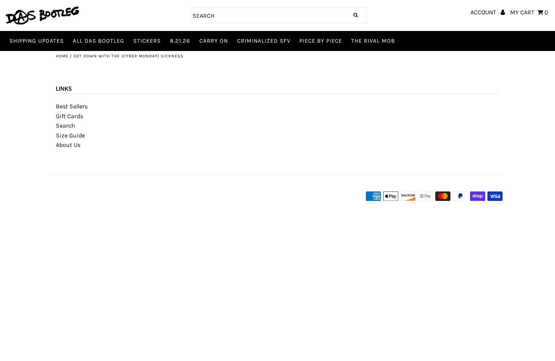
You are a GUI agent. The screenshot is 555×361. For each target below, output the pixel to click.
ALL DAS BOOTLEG (98, 40)
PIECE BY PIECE (320, 40)
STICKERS (147, 40)
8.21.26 (180, 40)
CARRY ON (213, 40)
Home (62, 56)
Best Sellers (72, 106)
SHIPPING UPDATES (36, 40)
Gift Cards (69, 116)
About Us (68, 144)
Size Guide (70, 135)
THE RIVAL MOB (373, 40)
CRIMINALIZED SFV (263, 40)
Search (65, 125)
